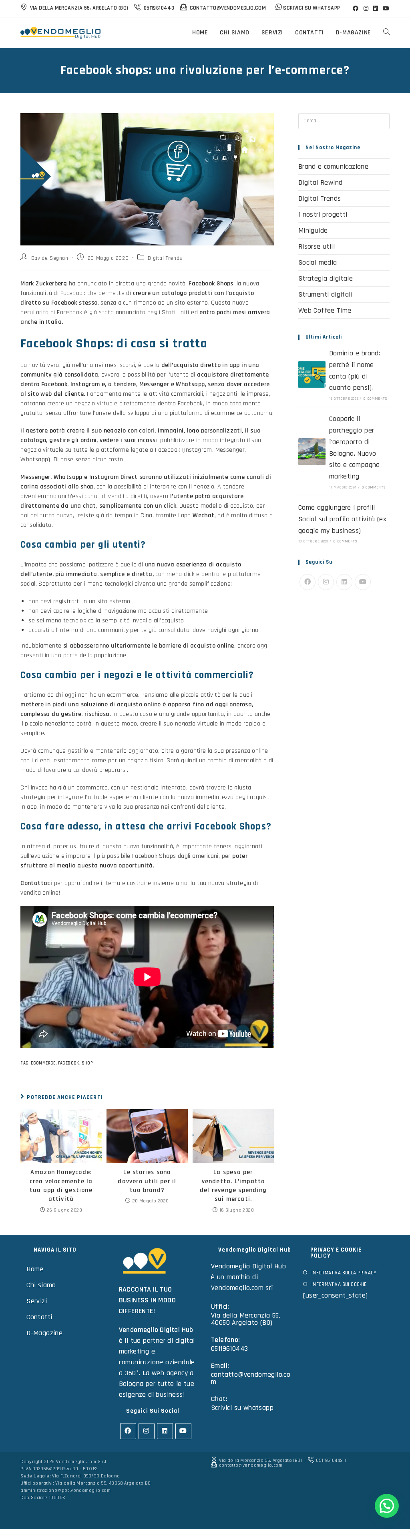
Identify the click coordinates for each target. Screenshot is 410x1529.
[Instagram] (326, 582)
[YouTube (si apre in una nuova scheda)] (384, 9)
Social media (317, 262)
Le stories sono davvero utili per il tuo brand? (147, 1181)
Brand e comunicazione (333, 166)
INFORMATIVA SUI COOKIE (339, 1284)
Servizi (36, 1301)
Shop (87, 1063)
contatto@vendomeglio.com (250, 1378)
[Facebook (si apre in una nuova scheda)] (355, 9)
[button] (387, 1506)
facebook (68, 1063)
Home (35, 1269)
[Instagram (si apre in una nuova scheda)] (366, 9)
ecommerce (43, 1063)
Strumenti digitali (325, 294)
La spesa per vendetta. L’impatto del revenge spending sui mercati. (233, 1185)
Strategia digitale (325, 278)
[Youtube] (363, 582)
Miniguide (313, 230)
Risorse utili (316, 246)
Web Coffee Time (325, 310)
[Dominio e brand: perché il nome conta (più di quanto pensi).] (312, 374)
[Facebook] (307, 582)
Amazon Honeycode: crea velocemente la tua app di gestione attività (61, 1185)
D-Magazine (44, 1333)
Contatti (39, 1317)
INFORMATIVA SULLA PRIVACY (344, 1273)
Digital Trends (165, 258)
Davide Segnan (49, 258)
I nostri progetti (323, 214)
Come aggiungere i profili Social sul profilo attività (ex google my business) (342, 519)
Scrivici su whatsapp (242, 1407)
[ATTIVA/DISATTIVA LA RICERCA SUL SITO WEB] (386, 33)
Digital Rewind (320, 182)
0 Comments (375, 398)
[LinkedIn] (344, 582)
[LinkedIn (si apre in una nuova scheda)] (375, 9)
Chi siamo (41, 1285)
